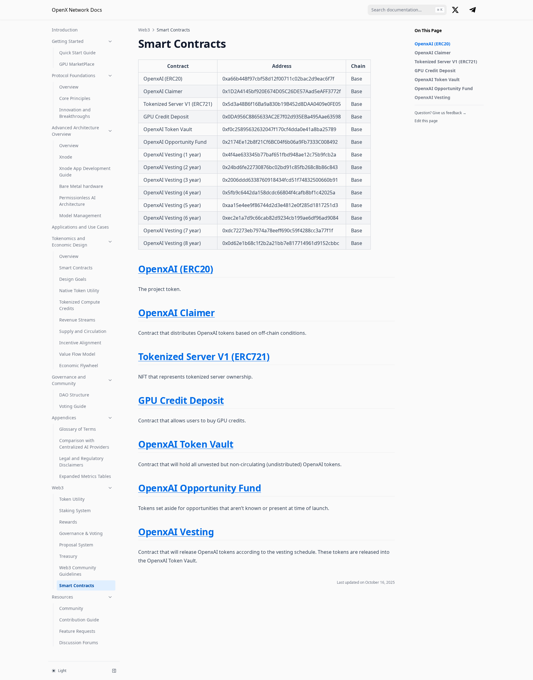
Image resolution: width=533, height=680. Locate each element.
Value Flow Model (77, 354)
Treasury (68, 556)
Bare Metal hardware (81, 186)
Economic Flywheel (78, 365)
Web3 (58, 488)
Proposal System (76, 545)
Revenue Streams (77, 320)
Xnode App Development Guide (84, 171)
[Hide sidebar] (114, 670)
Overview (68, 87)
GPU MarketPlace (76, 64)
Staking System (75, 510)
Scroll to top (425, 128)
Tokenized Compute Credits (79, 305)
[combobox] (407, 10)
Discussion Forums (78, 642)
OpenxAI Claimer (433, 53)
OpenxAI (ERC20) (432, 44)
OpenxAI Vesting (432, 97)
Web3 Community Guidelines (77, 571)
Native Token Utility (79, 290)
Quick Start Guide (77, 53)
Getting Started (68, 41)
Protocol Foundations (73, 75)
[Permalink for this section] (218, 269)
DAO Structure (74, 395)
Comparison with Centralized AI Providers (84, 443)
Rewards (68, 522)
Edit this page (426, 120)
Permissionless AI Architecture (77, 201)
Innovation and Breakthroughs (75, 113)
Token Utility (72, 499)
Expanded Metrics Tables (85, 476)
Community (71, 608)
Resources (62, 597)
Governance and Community (69, 380)
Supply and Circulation (82, 331)
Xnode (65, 157)
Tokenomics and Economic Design (69, 241)
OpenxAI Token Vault (437, 79)
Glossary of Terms (77, 429)
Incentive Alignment (80, 343)
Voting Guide (72, 406)
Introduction (65, 30)
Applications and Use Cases (80, 227)
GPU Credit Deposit (435, 70)
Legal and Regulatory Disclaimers (81, 461)
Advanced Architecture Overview (75, 131)
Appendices (64, 418)
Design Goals (72, 279)
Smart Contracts (76, 268)
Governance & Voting (81, 533)
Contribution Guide (79, 620)
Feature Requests (77, 631)
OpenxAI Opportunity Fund (444, 88)
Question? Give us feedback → (440, 112)
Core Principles (74, 98)
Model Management (80, 215)
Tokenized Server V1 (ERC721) (446, 61)
